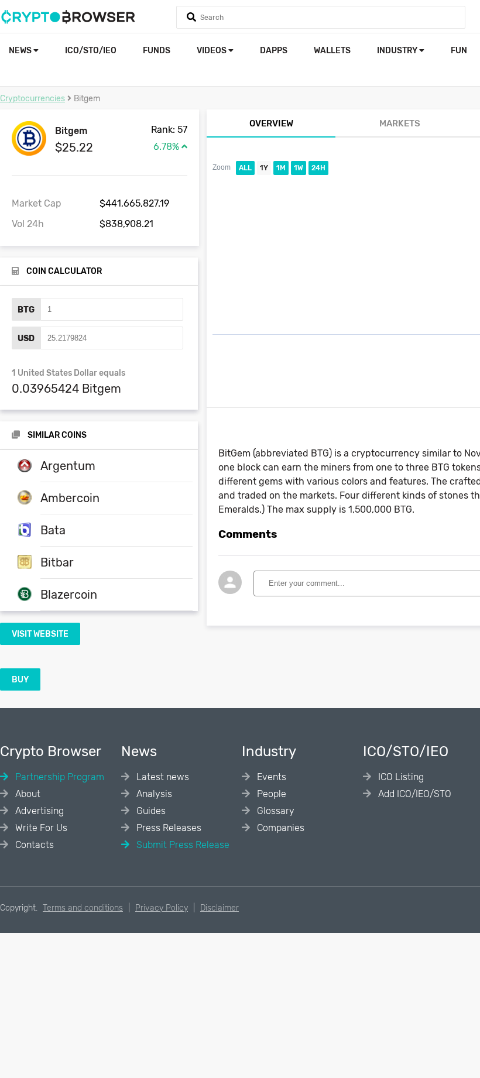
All (245, 168)
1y (264, 168)
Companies (279, 827)
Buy (20, 680)
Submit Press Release (181, 844)
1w (298, 168)
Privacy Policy (161, 908)
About (26, 793)
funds (156, 51)
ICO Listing (400, 776)
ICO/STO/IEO (90, 51)
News (21, 51)
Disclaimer (219, 908)
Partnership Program (58, 776)
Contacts (33, 844)
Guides (150, 810)
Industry (398, 51)
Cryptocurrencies (32, 99)
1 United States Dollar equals (68, 373)
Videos (212, 51)
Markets (399, 123)
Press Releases (167, 827)
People (270, 793)
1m (281, 168)
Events (270, 776)
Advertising (38, 810)
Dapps (273, 51)
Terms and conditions (83, 908)
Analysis (153, 793)
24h (318, 168)
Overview (271, 123)
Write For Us (40, 827)
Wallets (332, 51)
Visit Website (40, 634)
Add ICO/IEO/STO (413, 793)
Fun (459, 51)
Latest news (161, 776)
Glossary (274, 810)
